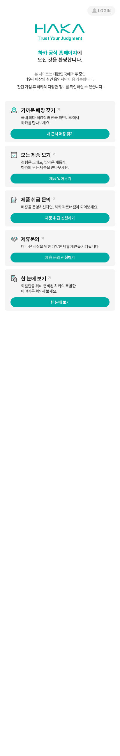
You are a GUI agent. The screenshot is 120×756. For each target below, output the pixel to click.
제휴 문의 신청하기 (60, 257)
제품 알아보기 (60, 178)
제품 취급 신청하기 (60, 218)
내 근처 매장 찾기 (60, 134)
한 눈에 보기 (60, 302)
